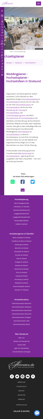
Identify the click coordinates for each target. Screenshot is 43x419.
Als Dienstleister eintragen (21, 352)
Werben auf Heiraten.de (21, 341)
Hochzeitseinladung (30, 99)
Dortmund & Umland (21, 269)
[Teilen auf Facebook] (23, 181)
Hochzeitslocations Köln (22, 321)
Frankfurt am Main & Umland (21, 241)
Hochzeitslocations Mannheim (21, 310)
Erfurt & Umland (21, 272)
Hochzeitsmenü (12, 118)
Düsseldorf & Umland (21, 251)
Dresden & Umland (21, 255)
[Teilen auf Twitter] (33, 181)
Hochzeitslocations (24, 105)
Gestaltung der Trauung (16, 110)
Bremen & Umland (21, 265)
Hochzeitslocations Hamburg (21, 307)
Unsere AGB (22, 345)
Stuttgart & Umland (21, 262)
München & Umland (21, 248)
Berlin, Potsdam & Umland (21, 238)
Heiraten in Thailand (21, 290)
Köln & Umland (21, 258)
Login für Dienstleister (21, 348)
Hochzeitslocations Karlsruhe (21, 314)
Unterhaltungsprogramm (15, 115)
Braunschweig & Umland (21, 286)
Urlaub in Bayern (21, 411)
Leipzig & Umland (21, 276)
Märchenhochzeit (25, 153)
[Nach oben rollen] (30, 414)
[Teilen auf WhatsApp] (13, 181)
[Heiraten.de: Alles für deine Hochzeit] (21, 365)
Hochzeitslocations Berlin (21, 324)
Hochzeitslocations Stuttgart (21, 317)
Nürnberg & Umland (21, 279)
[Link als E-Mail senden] (23, 190)
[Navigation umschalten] (38, 3)
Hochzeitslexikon (12, 102)
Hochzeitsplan (24, 132)
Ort (7, 105)
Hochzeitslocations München (21, 303)
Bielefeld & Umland (21, 283)
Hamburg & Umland (21, 245)
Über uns (21, 338)
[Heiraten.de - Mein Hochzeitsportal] (7, 3)
